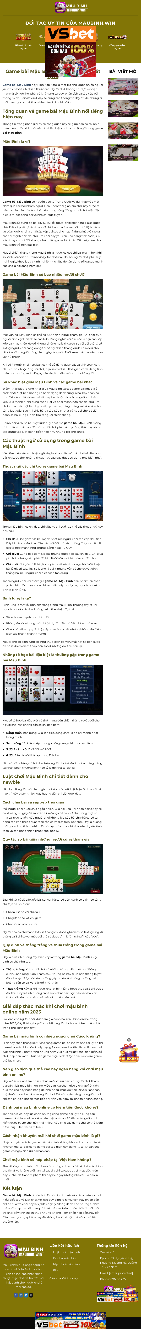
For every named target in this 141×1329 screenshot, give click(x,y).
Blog (56, 1270)
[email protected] (121, 1273)
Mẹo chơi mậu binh (66, 1264)
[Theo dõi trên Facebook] (16, 1295)
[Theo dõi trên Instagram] (21, 1295)
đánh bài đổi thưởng (64, 1278)
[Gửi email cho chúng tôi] (31, 1295)
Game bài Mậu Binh (17, 84)
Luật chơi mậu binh (66, 1252)
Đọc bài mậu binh (65, 1258)
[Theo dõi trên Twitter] (26, 1295)
